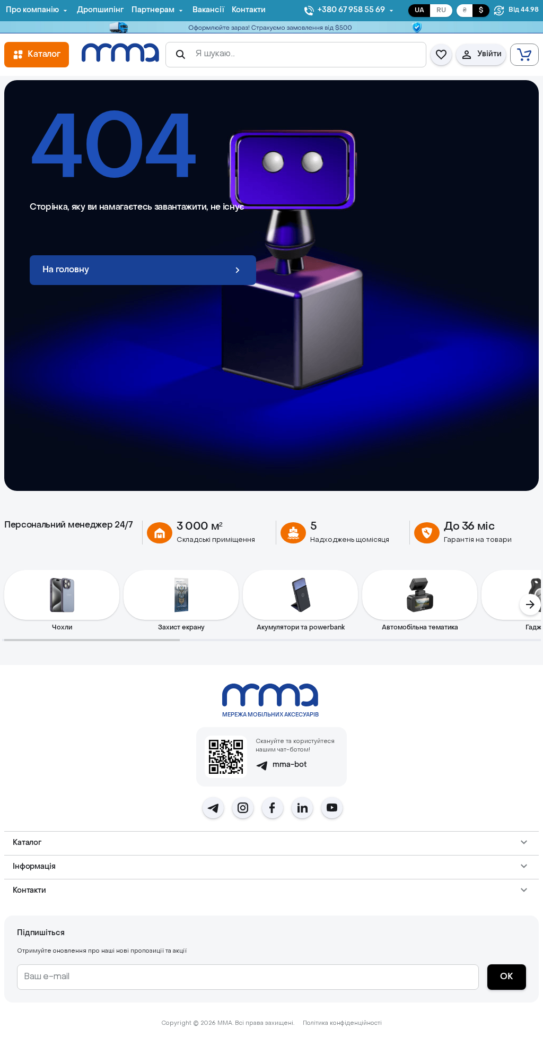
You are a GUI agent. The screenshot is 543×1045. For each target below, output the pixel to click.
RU (441, 10)
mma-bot (290, 765)
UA (419, 10)
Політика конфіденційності (342, 1023)
